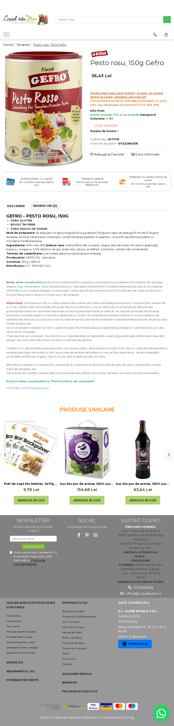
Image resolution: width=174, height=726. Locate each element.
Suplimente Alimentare (20, 652)
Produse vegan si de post (21, 631)
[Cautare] (167, 19)
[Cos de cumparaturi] (166, 34)
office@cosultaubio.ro (143, 593)
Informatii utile (74, 602)
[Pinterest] (87, 535)
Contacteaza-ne (137, 643)
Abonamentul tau (20, 671)
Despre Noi (14, 662)
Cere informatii (147, 154)
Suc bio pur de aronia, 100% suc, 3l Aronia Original (87, 484)
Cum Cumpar (71, 621)
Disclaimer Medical (77, 673)
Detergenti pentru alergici (22, 647)
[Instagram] (95, 535)
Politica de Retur (72, 637)
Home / (9, 45)
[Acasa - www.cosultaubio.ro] (26, 19)
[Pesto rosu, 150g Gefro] (43, 109)
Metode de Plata (72, 632)
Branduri (69, 682)
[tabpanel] (43, 109)
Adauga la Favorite (108, 154)
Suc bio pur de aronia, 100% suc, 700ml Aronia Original (143, 484)
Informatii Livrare (73, 627)
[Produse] (7, 36)
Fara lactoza (13, 621)
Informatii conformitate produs (27, 388)
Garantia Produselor (74, 648)
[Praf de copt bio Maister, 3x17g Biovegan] (31, 449)
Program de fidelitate (80, 691)
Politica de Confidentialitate (79, 616)
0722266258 (143, 588)
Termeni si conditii (73, 611)
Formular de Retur (73, 643)
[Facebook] (79, 535)
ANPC (66, 653)
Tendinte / (24, 45)
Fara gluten (13, 615)
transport (147, 114)
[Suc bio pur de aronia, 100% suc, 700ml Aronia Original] (143, 449)
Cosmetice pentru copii (20, 642)
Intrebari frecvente (22, 680)
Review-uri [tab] (45, 206)
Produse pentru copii (19, 636)
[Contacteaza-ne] (155, 34)
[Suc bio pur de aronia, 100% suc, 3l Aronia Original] (87, 449)
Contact (67, 664)
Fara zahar (13, 626)
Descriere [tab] (16, 206)
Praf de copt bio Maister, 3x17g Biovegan (31, 484)
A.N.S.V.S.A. (69, 658)
